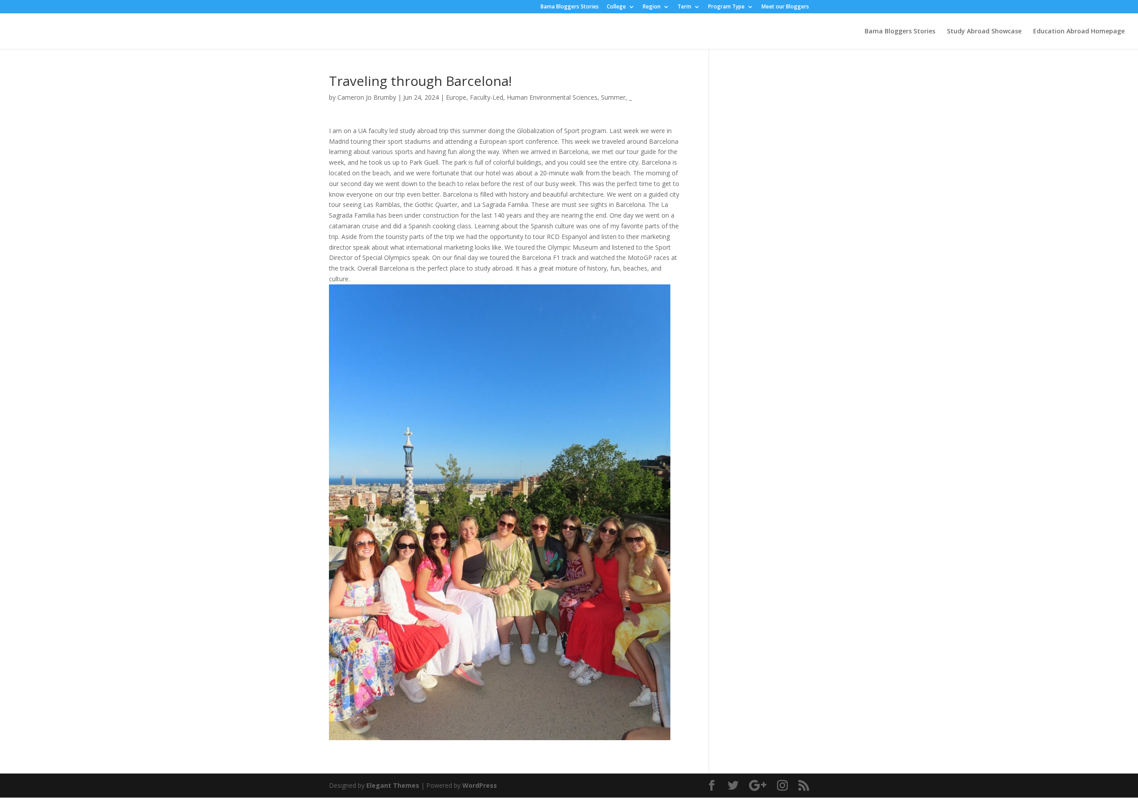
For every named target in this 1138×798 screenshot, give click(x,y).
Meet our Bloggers (785, 7)
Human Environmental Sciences (552, 97)
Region (652, 7)
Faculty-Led (486, 97)
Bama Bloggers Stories (570, 7)
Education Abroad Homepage (1079, 31)
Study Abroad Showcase (984, 31)
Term (684, 7)
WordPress (479, 785)
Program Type (726, 7)
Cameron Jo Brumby (366, 97)
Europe (456, 97)
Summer (613, 97)
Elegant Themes (392, 785)
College (616, 7)
